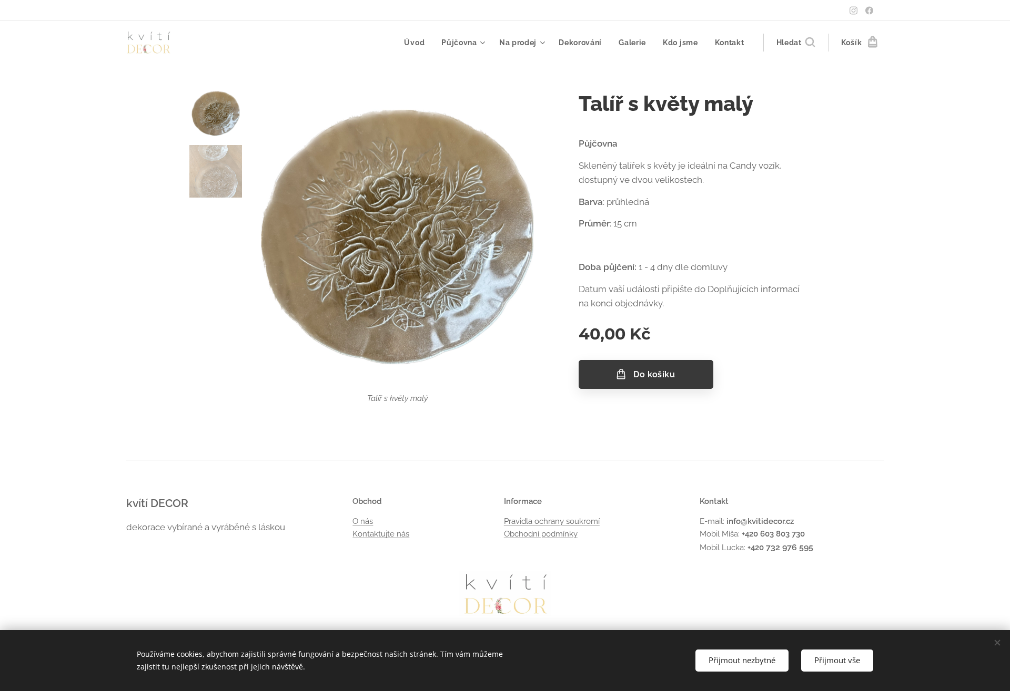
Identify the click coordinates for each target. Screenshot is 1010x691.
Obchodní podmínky (541, 534)
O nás (362, 521)
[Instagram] (853, 10)
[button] (795, 42)
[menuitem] (417, 42)
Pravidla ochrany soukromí (552, 521)
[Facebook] (869, 10)
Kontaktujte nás (380, 534)
